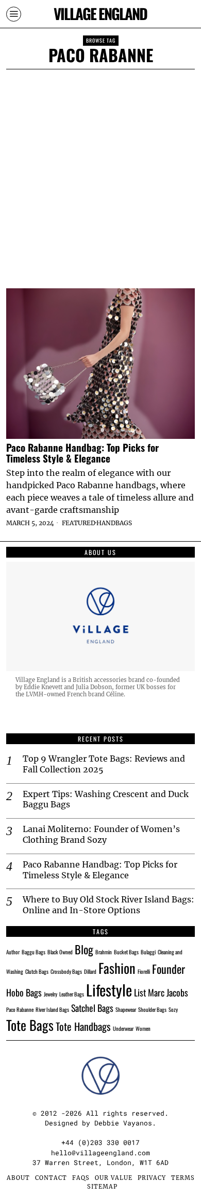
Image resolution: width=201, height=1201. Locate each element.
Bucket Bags (126, 952)
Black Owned (60, 952)
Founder (168, 968)
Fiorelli (144, 971)
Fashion (117, 968)
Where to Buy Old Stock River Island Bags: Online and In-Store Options (108, 904)
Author (13, 952)
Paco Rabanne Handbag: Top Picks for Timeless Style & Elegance (82, 453)
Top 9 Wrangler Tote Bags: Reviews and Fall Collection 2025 (104, 763)
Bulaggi (148, 952)
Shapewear (125, 1009)
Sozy (173, 1009)
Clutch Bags (36, 971)
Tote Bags (30, 1025)
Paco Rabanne (20, 1009)
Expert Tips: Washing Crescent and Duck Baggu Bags (106, 799)
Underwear (123, 1028)
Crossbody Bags (66, 971)
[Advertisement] (100, 175)
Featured (78, 523)
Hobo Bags (24, 992)
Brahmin (103, 952)
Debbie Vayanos (123, 1123)
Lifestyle (109, 989)
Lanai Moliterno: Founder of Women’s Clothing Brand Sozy (101, 834)
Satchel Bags (92, 1007)
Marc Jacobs (168, 992)
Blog (84, 949)
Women (143, 1028)
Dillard (90, 971)
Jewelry (50, 994)
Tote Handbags (83, 1026)
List (140, 992)
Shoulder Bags (152, 1009)
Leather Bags (71, 994)
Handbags (114, 523)
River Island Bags (52, 1009)
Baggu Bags (33, 952)
